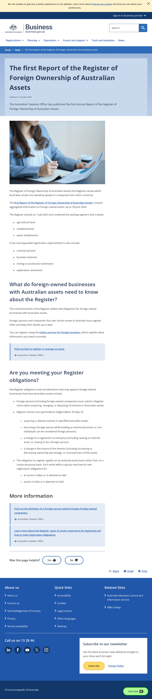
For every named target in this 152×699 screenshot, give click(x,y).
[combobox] (124, 28)
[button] (15, 40)
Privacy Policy (116, 666)
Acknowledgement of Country (24, 611)
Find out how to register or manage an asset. (39, 349)
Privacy (11, 618)
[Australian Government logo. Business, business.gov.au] (28, 28)
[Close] (148, 3)
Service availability (17, 626)
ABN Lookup (114, 607)
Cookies (61, 603)
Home (8, 49)
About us (12, 595)
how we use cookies (102, 4)
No (71, 560)
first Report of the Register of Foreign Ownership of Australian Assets (53, 202)
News (17, 49)
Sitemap (61, 626)
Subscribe (93, 666)
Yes (49, 560)
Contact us (13, 603)
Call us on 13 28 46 (19, 640)
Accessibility (64, 595)
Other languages (66, 618)
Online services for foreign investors (59, 332)
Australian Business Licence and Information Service (125, 597)
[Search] (143, 28)
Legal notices (64, 611)
